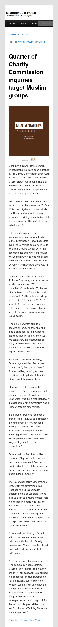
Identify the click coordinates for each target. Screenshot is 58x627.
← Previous (14, 34)
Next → (24, 34)
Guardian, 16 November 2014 (24, 620)
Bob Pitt (42, 41)
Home (12, 23)
